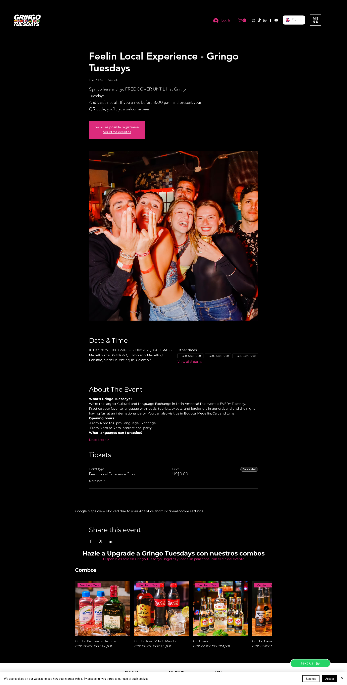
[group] (173, 615)
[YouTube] (276, 20)
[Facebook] (270, 20)
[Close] (342, 678)
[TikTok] (259, 20)
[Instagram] (254, 20)
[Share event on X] (101, 541)
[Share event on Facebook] (91, 541)
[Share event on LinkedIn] (110, 541)
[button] (242, 20)
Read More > (99, 440)
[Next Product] (266, 608)
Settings (311, 679)
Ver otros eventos (117, 132)
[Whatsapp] (265, 20)
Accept (329, 679)
